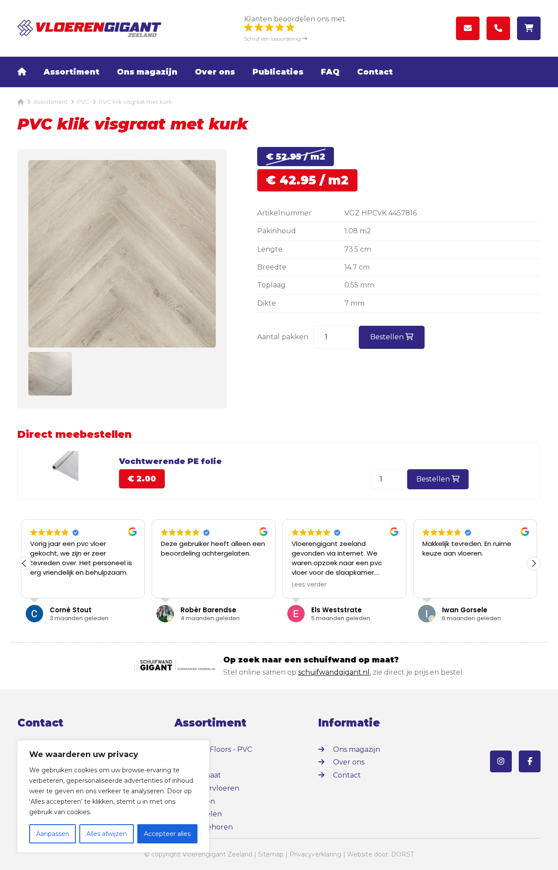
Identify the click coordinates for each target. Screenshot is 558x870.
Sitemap (271, 854)
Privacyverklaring (315, 854)
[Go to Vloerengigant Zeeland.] (20, 101)
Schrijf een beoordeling (273, 38)
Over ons (215, 72)
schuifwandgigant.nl (334, 672)
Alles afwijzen (106, 834)
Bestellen (387, 337)
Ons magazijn (147, 72)
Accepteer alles (167, 834)
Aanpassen (52, 834)
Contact (375, 72)
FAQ (330, 72)
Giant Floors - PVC (220, 749)
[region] (113, 796)
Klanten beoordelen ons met (294, 19)
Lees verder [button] (309, 585)
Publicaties (277, 72)
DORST (402, 854)
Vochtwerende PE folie (170, 461)
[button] (533, 563)
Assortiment (71, 72)
